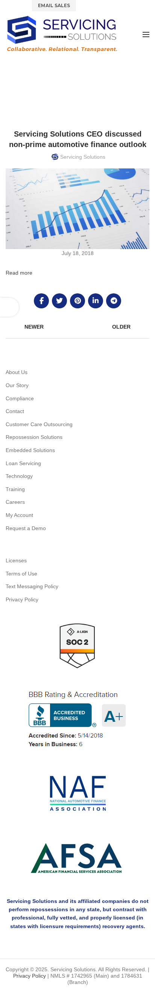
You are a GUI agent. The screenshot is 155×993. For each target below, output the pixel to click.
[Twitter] (59, 300)
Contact (15, 411)
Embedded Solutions (30, 450)
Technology (19, 476)
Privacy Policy (22, 599)
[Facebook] (41, 300)
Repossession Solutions (34, 437)
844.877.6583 (100, 5)
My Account (19, 515)
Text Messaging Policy (32, 586)
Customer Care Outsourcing (39, 424)
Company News (87, 86)
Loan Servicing (23, 463)
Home (56, 86)
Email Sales (54, 5)
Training (15, 489)
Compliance (20, 398)
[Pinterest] (77, 300)
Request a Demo (26, 528)
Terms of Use (21, 574)
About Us (16, 372)
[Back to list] (77, 326)
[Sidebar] (9, 307)
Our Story (17, 385)
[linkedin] (95, 300)
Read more (19, 273)
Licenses (16, 560)
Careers (15, 502)
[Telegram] (113, 300)
